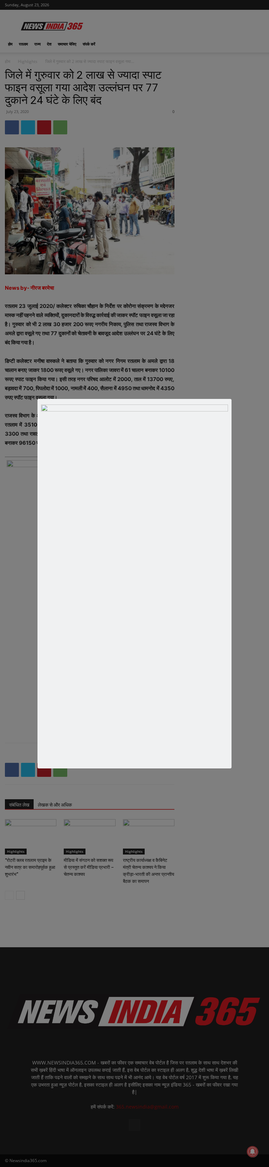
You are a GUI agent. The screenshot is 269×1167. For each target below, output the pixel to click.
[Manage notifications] (252, 1151)
